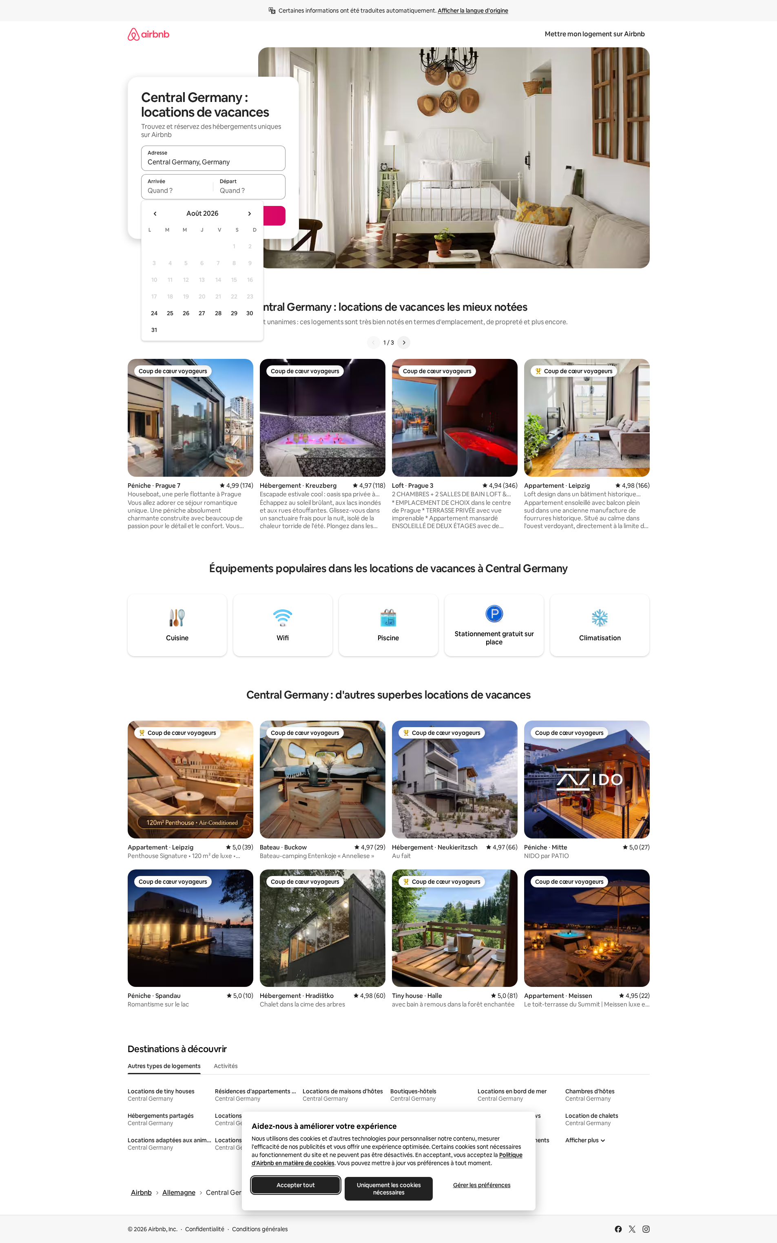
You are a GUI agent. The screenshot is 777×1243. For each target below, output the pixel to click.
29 (234, 313)
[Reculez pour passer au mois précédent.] (155, 213)
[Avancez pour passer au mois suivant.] (249, 213)
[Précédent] (373, 342)
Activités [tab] (226, 1066)
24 (154, 313)
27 (202, 313)
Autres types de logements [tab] (164, 1066)
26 (186, 313)
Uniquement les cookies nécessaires (388, 1188)
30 (249, 313)
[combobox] (213, 162)
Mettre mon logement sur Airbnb (595, 34)
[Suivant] (403, 342)
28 (218, 313)
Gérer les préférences (481, 1185)
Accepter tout (296, 1185)
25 (170, 313)
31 (154, 330)
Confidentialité (204, 1229)
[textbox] (177, 190)
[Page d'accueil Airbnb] (148, 34)
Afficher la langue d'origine (473, 10)
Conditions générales (260, 1229)
